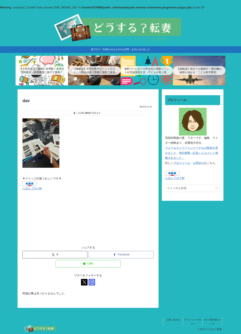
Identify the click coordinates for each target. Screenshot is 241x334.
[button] (217, 188)
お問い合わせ (173, 319)
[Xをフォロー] (84, 282)
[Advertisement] (88, 218)
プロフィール (181, 163)
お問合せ (198, 163)
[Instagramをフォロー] (92, 282)
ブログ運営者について (212, 321)
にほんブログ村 (32, 188)
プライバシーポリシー (193, 321)
